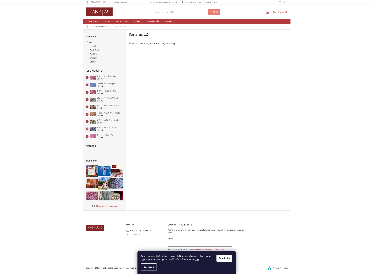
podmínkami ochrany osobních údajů (210, 249)
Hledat (214, 12)
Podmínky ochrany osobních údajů (201, 2)
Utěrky (93, 61)
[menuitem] (92, 21)
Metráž (93, 46)
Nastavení (148, 267)
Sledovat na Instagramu (106, 206)
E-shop (90, 42)
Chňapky (93, 57)
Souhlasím (224, 258)
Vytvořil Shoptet (280, 268)
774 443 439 (135, 234)
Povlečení (94, 50)
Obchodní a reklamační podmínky (164, 2)
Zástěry (93, 54)
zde (197, 259)
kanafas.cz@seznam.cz (140, 230)
